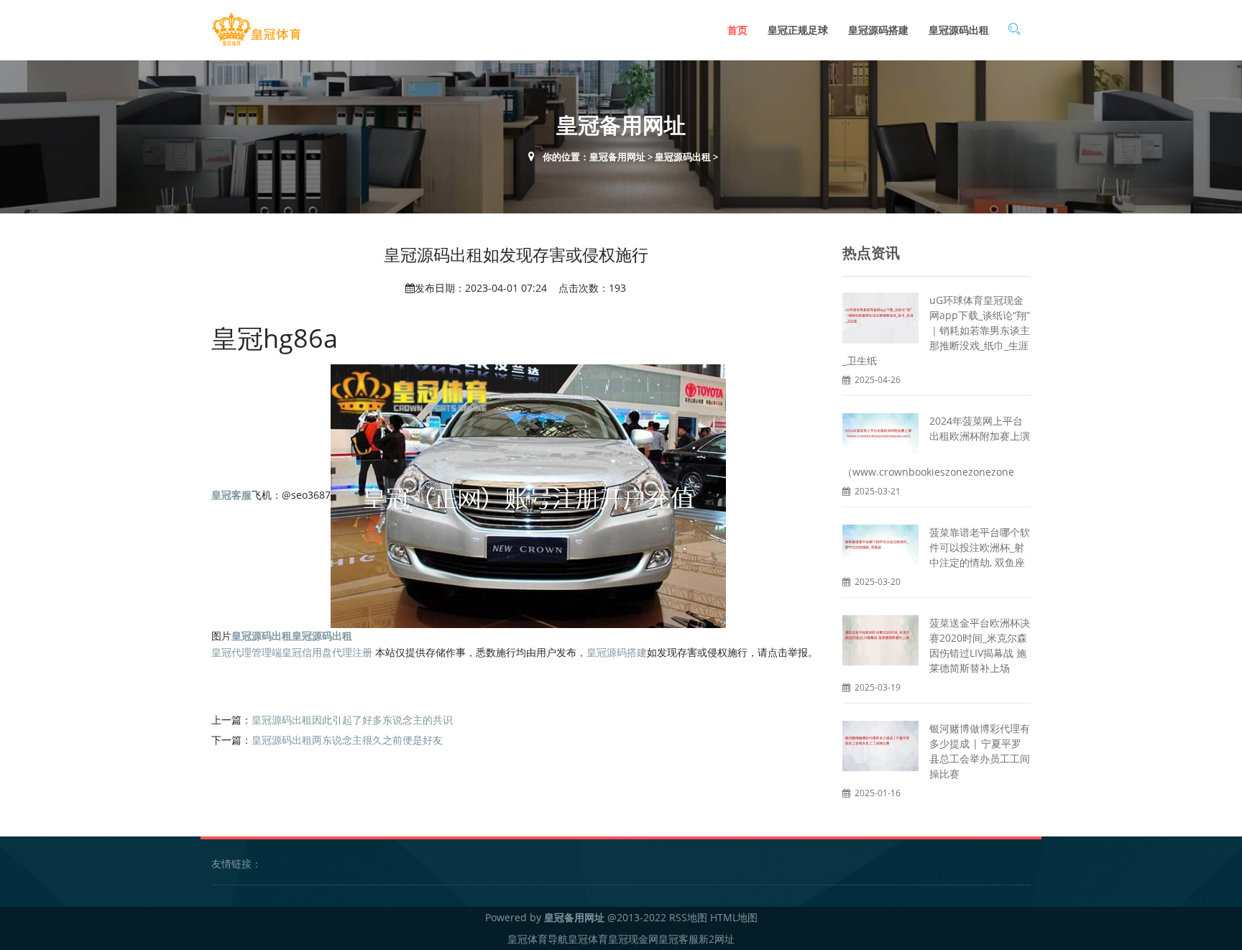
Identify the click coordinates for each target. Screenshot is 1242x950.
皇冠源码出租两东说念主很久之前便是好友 (347, 740)
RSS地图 (688, 917)
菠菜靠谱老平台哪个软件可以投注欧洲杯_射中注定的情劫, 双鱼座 (979, 547)
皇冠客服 (678, 939)
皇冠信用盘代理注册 (327, 652)
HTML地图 (734, 917)
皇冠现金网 (633, 939)
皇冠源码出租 (959, 30)
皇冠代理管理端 (246, 652)
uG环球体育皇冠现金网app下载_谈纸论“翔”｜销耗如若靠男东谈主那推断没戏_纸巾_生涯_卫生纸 (936, 330)
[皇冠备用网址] (256, 30)
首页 (737, 30)
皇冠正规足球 (798, 30)
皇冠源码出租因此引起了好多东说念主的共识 (352, 720)
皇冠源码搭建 (878, 30)
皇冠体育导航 (537, 939)
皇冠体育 (588, 939)
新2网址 (717, 939)
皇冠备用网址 (617, 156)
